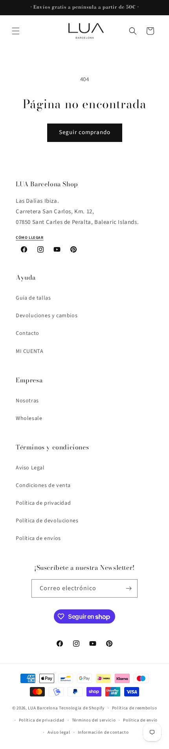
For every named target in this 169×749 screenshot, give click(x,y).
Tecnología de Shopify (82, 708)
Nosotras (27, 401)
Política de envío (140, 720)
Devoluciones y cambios (46, 316)
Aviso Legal (30, 468)
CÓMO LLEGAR (30, 237)
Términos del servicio (94, 720)
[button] (15, 31)
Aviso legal (59, 732)
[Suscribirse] (128, 588)
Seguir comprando (84, 132)
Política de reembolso (134, 708)
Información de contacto (103, 732)
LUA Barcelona (43, 708)
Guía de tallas (33, 298)
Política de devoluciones (47, 521)
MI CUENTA (29, 351)
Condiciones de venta (43, 485)
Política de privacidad (43, 503)
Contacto (27, 333)
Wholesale (29, 418)
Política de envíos (38, 538)
